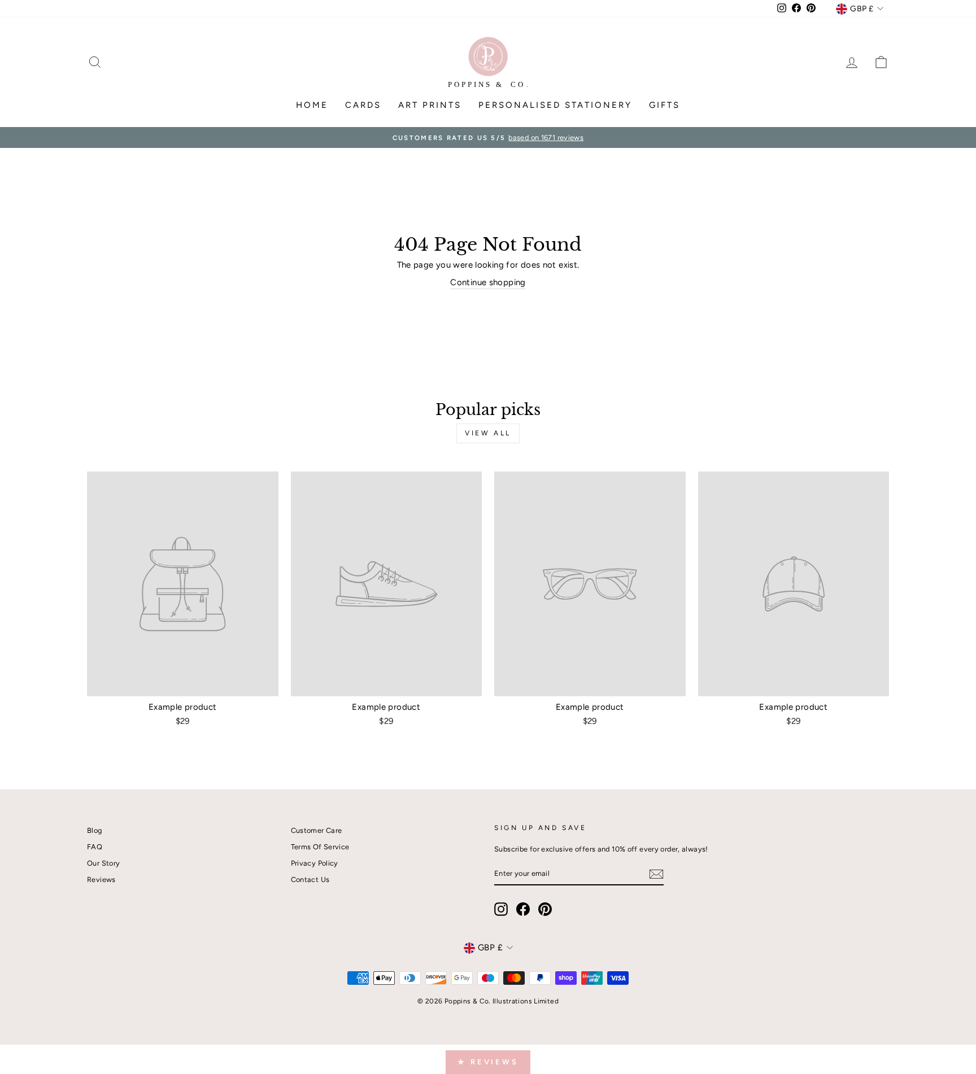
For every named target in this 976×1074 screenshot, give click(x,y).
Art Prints (429, 105)
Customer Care (316, 830)
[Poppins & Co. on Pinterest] (545, 909)
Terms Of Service (320, 846)
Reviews (101, 879)
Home (312, 105)
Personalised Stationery (555, 105)
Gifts (664, 105)
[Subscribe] (656, 874)
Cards (363, 105)
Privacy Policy (314, 863)
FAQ (94, 846)
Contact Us (310, 879)
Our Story (103, 863)
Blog (94, 830)
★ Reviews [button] (487, 1062)
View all (488, 433)
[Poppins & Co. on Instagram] (501, 909)
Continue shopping (487, 282)
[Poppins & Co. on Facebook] (523, 909)
